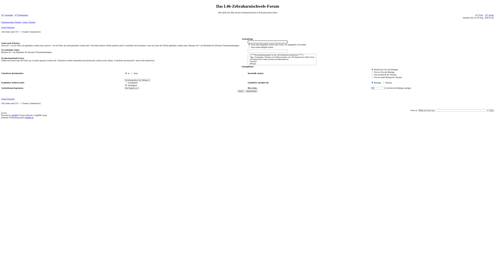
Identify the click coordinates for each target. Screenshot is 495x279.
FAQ (480, 15)
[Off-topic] (282, 64)
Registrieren (23, 15)
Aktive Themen (29, 22)
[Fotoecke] (282, 62)
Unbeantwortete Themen (11, 22)
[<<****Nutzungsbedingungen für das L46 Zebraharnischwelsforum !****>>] (282, 55)
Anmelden (8, 15)
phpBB (14, 115)
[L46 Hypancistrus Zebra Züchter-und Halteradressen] (282, 59)
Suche (491, 15)
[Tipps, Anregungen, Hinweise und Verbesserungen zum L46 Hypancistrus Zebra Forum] (282, 57)
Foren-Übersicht (7, 27)
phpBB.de (29, 118)
